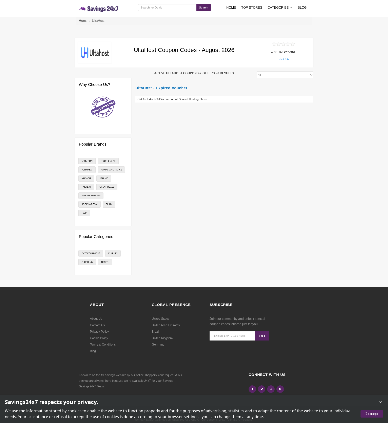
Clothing (87, 261)
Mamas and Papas (111, 169)
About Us (96, 318)
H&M (84, 212)
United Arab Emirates (166, 325)
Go (262, 336)
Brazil (155, 331)
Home (231, 7)
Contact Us (97, 325)
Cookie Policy (99, 338)
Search (203, 7)
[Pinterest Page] (280, 389)
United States (161, 318)
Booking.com (89, 204)
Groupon (87, 160)
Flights (113, 253)
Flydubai (87, 169)
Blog (302, 7)
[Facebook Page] (252, 389)
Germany (158, 344)
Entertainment (90, 253)
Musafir (86, 178)
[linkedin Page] (271, 389)
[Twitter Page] (261, 389)
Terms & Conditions (103, 344)
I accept (372, 414)
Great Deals (106, 186)
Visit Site (284, 59)
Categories (278, 7)
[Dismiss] (380, 402)
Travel (105, 261)
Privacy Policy (99, 331)
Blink (109, 204)
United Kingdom (162, 338)
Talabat (86, 186)
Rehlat (103, 178)
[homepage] (99, 8)
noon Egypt (108, 160)
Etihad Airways (90, 195)
